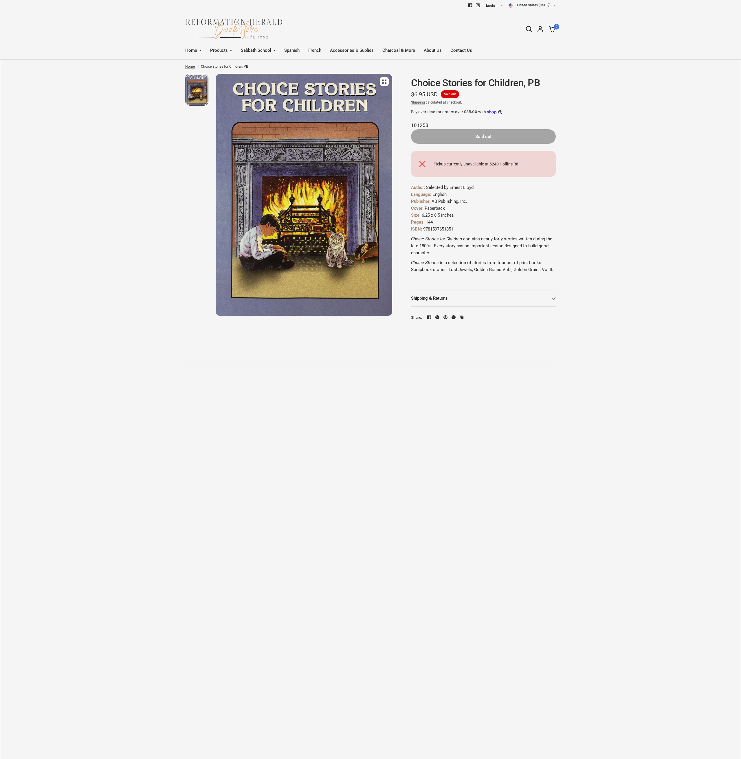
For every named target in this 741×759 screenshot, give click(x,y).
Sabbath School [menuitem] (256, 50)
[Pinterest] (445, 317)
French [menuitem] (314, 50)
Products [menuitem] (219, 50)
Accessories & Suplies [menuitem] (352, 50)
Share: (416, 317)
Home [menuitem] (191, 50)
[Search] (529, 29)
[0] (551, 29)
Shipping (418, 102)
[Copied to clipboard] (461, 317)
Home (190, 67)
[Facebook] (470, 5)
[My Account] (540, 29)
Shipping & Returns (429, 298)
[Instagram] (478, 5)
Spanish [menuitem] (292, 50)
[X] (437, 317)
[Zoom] (384, 81)
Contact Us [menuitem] (461, 50)
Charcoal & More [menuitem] (398, 50)
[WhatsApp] (453, 317)
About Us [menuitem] (433, 50)
